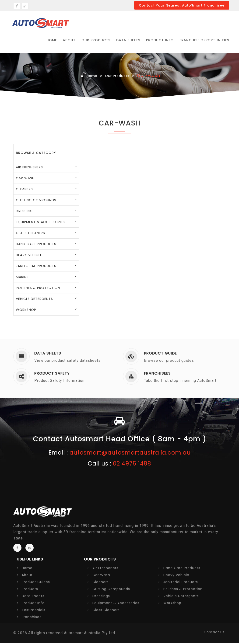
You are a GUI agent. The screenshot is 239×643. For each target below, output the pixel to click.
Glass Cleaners (105, 610)
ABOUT (69, 40)
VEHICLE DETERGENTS (34, 298)
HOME (51, 40)
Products (29, 589)
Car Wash (100, 575)
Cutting (110, 589)
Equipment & (115, 603)
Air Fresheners (104, 568)
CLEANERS (24, 189)
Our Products (117, 75)
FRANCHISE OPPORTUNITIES (204, 40)
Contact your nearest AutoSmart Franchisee (182, 5)
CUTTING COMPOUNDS (36, 200)
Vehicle (180, 596)
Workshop (171, 603)
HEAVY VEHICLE (29, 255)
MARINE (22, 277)
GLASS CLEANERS (30, 233)
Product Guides (35, 582)
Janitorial (180, 582)
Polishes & (182, 589)
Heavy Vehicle (175, 575)
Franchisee (31, 617)
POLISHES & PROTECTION (38, 287)
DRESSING (24, 211)
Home (91, 75)
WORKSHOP (26, 309)
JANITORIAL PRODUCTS (36, 266)
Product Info (160, 40)
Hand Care (181, 568)
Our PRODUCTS (95, 40)
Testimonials (33, 610)
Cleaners (100, 582)
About (27, 575)
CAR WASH (25, 178)
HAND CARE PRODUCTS (36, 244)
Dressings (100, 596)
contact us (214, 632)
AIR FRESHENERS (29, 167)
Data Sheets (128, 40)
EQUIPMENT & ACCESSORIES (40, 222)
